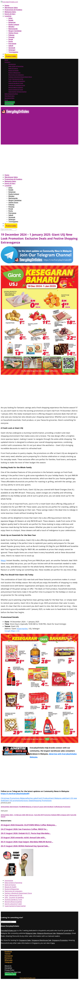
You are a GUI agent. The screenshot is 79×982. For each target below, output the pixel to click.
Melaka (11, 27)
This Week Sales (10, 96)
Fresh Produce (43, 798)
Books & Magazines (14, 73)
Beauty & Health (13, 70)
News (6, 100)
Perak (10, 39)
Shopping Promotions (42, 800)
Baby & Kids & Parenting (15, 66)
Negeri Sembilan (14, 31)
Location (8, 16)
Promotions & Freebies (13, 10)
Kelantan (12, 22)
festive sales (32, 798)
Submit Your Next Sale (13, 972)
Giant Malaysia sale (57, 798)
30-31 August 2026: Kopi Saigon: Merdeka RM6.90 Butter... (27, 842)
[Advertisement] (39, 130)
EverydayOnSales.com (8, 930)
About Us (8, 966)
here (53, 943)
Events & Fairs (10, 14)
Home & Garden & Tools (15, 83)
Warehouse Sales (11, 8)
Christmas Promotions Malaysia (14, 798)
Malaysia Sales (10, 12)
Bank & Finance (13, 68)
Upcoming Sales (9, 98)
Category (7, 62)
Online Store (13, 33)
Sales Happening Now (11, 94)
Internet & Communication (16, 85)
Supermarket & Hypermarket (17, 92)
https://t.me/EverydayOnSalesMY (15, 793)
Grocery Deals (27, 800)
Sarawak (11, 48)
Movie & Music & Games (15, 87)
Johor (10, 18)
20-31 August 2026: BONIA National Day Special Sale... (25, 846)
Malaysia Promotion (63, 933)
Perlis (10, 41)
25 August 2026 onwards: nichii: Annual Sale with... (23, 837)
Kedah (10, 20)
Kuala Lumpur (13, 24)
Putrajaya (12, 43)
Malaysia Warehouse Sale (46, 933)
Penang (11, 37)
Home (7, 5)
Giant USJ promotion (13, 800)
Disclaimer (8, 968)
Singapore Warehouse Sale (41, 940)
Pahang (11, 35)
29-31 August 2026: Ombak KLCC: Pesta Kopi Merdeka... (26, 833)
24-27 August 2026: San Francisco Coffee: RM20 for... (24, 829)
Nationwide (13, 29)
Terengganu (13, 52)
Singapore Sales (25, 940)
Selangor (11, 50)
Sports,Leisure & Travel (15, 89)
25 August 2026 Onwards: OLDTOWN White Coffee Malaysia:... (29, 825)
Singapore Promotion (60, 940)
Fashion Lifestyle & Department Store (20, 77)
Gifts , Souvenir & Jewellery (16, 81)
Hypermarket (22, 628)
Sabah (10, 46)
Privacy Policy (9, 970)
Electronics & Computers (16, 75)
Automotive (12, 64)
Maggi (3, 560)
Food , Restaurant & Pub (15, 79)
